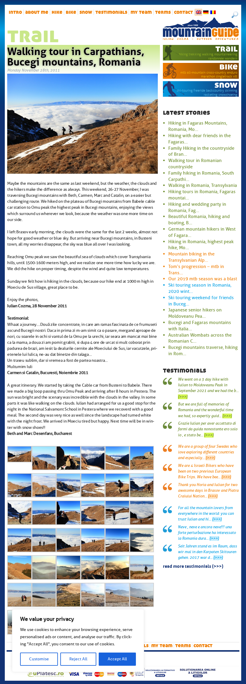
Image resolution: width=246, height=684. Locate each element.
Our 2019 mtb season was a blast (202, 279)
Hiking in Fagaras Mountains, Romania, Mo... (197, 126)
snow (86, 12)
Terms (163, 12)
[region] (78, 640)
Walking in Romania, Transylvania (202, 185)
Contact (183, 12)
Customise (39, 659)
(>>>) (183, 396)
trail (226, 49)
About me (36, 12)
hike (57, 12)
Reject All (78, 659)
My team (141, 12)
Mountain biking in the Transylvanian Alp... (191, 257)
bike (71, 12)
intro (15, 12)
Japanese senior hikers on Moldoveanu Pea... (195, 313)
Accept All (117, 659)
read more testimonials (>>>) (193, 565)
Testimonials (111, 12)
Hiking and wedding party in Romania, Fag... (197, 207)
